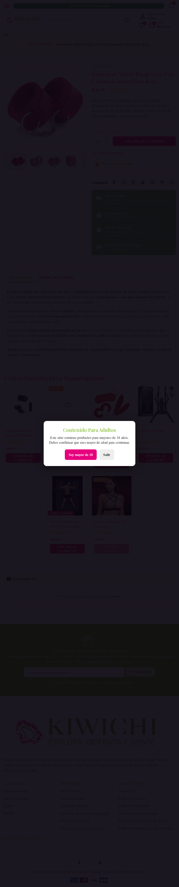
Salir (106, 454)
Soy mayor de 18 (81, 454)
